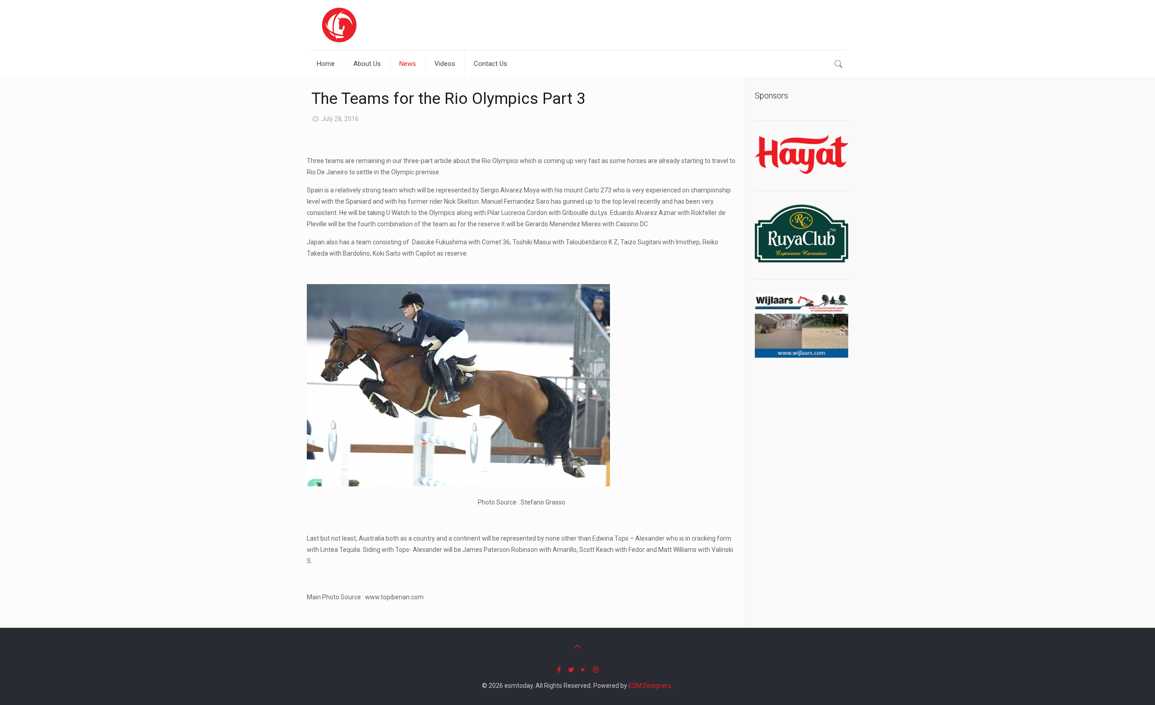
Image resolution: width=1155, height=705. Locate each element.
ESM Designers (649, 685)
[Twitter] (571, 670)
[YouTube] (583, 670)
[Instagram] (596, 670)
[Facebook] (559, 670)
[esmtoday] (339, 25)
